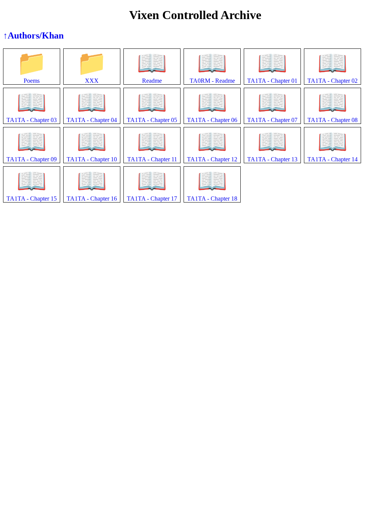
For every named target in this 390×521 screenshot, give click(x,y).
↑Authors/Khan (33, 35)
